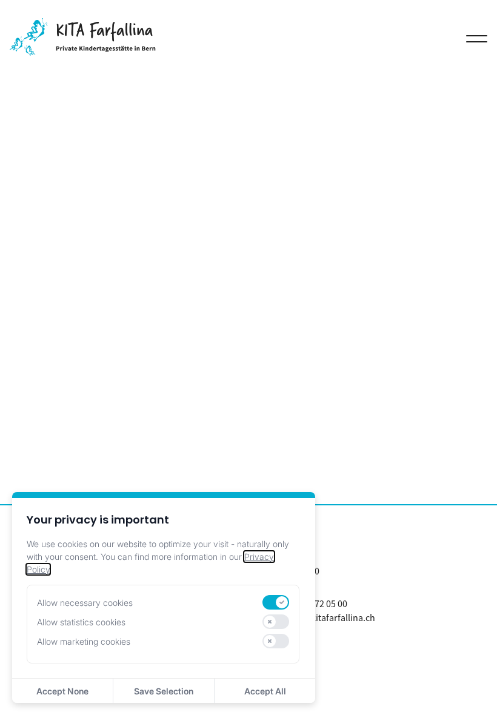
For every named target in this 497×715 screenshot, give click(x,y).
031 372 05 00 (320, 603)
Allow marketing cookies (83, 641)
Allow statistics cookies (81, 622)
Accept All (265, 691)
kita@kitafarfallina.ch (331, 617)
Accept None (62, 691)
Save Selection (163, 691)
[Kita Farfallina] (83, 52)
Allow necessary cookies (85, 602)
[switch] (275, 602)
